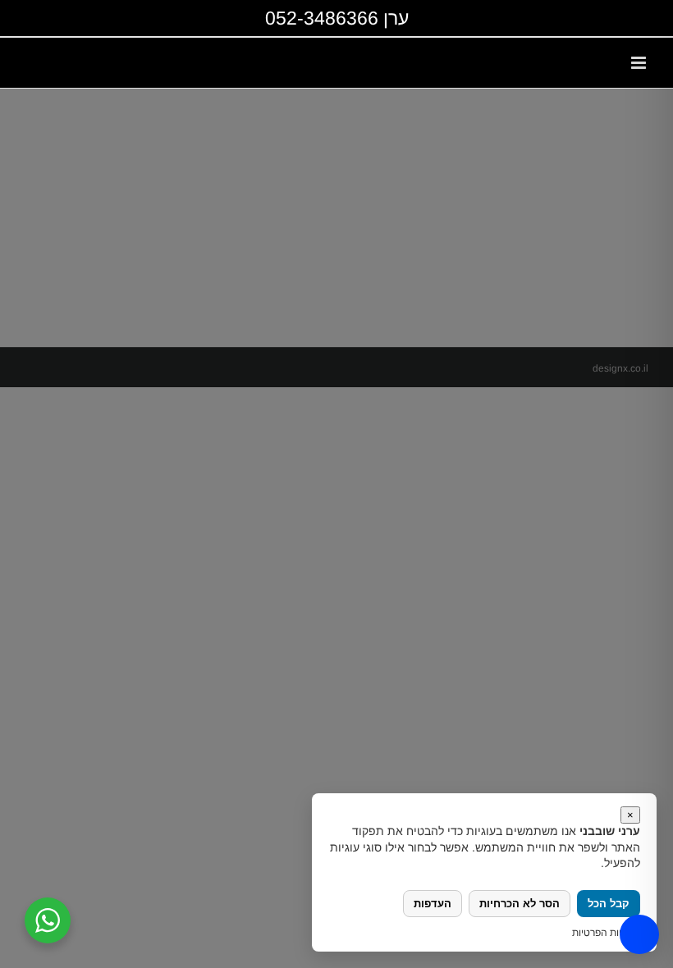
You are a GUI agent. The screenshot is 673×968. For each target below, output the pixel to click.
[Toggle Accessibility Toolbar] (639, 934)
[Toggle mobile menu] (639, 62)
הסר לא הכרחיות (519, 903)
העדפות (432, 903)
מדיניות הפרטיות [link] (606, 932)
